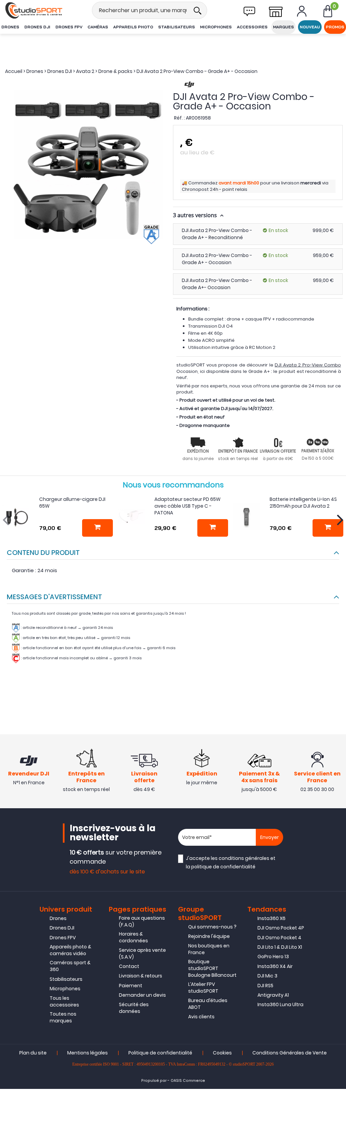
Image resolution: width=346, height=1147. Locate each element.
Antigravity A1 (273, 995)
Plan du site (33, 1052)
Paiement (130, 985)
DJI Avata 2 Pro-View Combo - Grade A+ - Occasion (217, 259)
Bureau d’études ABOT (207, 1004)
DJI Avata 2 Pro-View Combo (308, 365)
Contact (129, 966)
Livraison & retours (140, 975)
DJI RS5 (265, 985)
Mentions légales (87, 1052)
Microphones (216, 26)
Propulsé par (154, 1080)
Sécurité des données (134, 1008)
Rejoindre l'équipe (209, 936)
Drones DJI (37, 26)
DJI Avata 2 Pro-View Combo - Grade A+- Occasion (217, 284)
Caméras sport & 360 (70, 966)
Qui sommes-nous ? (212, 926)
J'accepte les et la (230, 862)
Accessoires (252, 26)
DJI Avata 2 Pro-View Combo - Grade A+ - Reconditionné (217, 234)
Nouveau (310, 26)
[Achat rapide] (97, 528)
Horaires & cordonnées (133, 937)
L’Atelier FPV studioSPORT (203, 987)
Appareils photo (133, 26)
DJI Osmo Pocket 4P (280, 927)
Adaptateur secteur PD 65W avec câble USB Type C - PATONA (187, 506)
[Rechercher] (197, 10)
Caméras (98, 26)
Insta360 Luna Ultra (280, 1004)
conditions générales (244, 858)
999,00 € (323, 230)
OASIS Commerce (188, 1080)
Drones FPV (68, 26)
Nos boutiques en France (208, 949)
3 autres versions (195, 215)
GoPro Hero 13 (273, 956)
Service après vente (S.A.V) (142, 953)
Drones (10, 26)
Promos (335, 26)
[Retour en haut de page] (337, 796)
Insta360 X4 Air (275, 966)
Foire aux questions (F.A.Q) (142, 921)
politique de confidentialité (223, 866)
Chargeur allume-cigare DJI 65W (72, 502)
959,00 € (323, 255)
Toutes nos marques (63, 1017)
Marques (283, 26)
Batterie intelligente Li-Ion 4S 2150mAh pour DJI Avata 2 (303, 502)
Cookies (222, 1052)
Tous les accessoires (64, 1001)
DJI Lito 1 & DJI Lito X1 (279, 947)
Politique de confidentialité (160, 1052)
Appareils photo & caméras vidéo (70, 950)
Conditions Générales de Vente (289, 1052)
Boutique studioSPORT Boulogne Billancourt (212, 968)
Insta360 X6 (271, 918)
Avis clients (201, 1016)
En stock (278, 230)
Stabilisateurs (176, 26)
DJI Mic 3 (267, 975)
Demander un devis (142, 995)
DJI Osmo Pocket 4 (279, 937)
